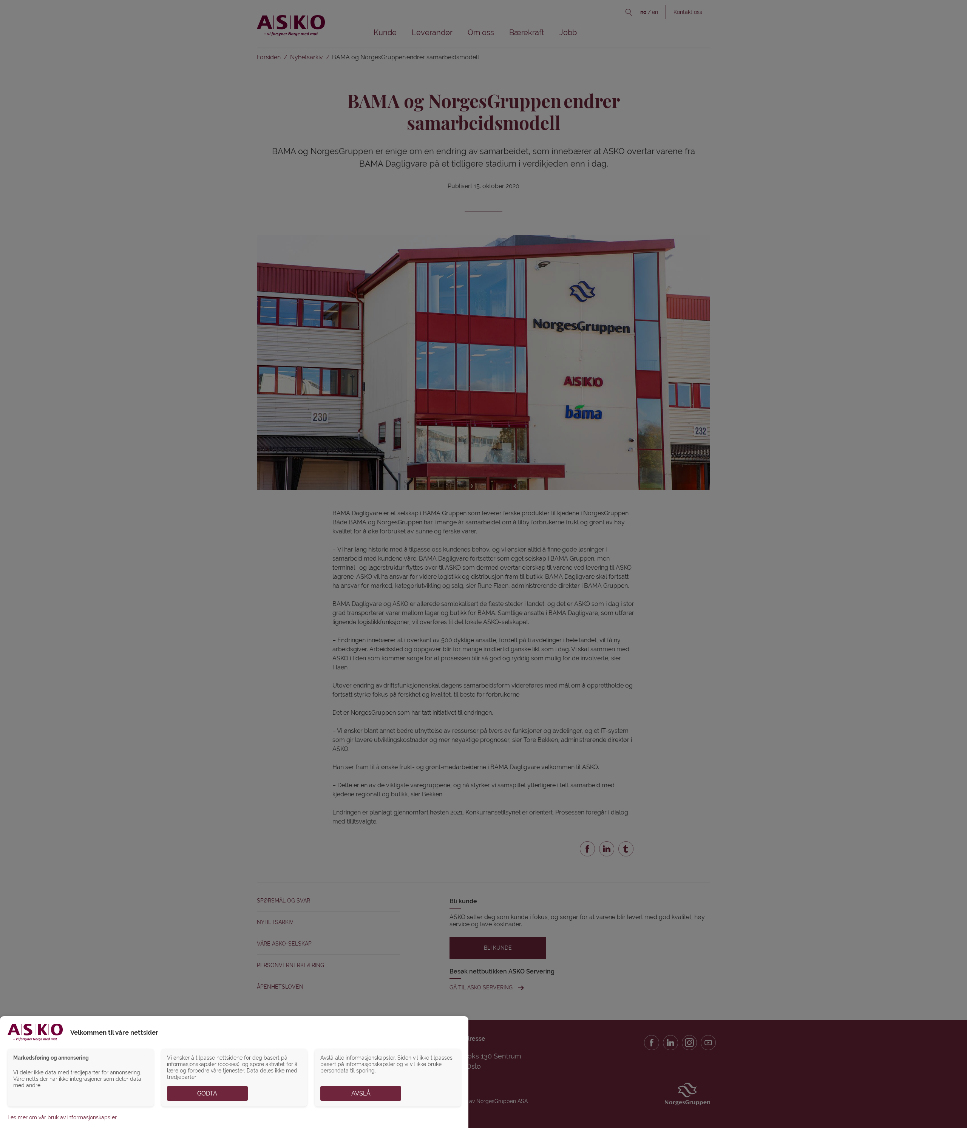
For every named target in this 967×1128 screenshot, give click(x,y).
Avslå (361, 1093)
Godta (207, 1093)
